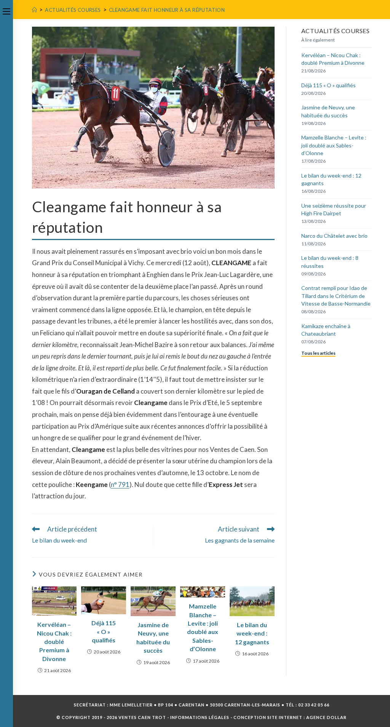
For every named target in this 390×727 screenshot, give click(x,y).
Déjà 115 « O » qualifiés (103, 631)
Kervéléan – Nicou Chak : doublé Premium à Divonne (54, 641)
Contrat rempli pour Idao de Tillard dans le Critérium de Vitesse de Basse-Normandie (336, 296)
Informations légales (199, 717)
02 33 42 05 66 (313, 704)
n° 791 (120, 484)
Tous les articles (318, 353)
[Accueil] (34, 10)
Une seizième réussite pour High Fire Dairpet (333, 209)
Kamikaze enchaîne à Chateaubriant (325, 330)
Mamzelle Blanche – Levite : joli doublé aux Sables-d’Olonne (202, 627)
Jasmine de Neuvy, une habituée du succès (153, 637)
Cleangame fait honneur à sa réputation (167, 10)
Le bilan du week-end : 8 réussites (329, 262)
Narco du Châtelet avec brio (334, 235)
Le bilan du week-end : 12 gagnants (252, 633)
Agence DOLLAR (326, 717)
